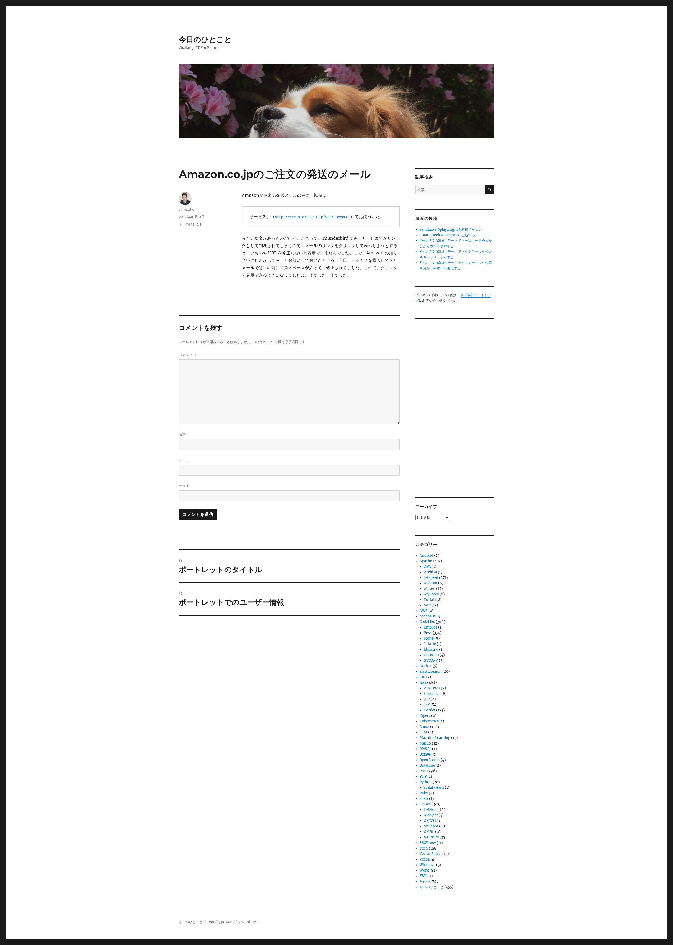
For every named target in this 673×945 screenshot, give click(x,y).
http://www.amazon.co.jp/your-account (312, 216)
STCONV (431, 660)
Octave (425, 754)
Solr (427, 605)
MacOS (425, 743)
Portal (429, 599)
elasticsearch (431, 671)
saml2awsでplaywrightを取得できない (451, 229)
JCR (427, 699)
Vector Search (431, 854)
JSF (427, 704)
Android (426, 555)
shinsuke (186, 209)
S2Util (429, 832)
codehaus (428, 616)
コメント (188, 355)
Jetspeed (431, 577)
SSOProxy (428, 843)
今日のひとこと (205, 39)
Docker (426, 666)
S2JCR (429, 820)
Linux (424, 727)
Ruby (424, 793)
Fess (428, 633)
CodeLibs (427, 622)
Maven (429, 588)
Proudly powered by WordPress (233, 922)
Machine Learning (435, 738)
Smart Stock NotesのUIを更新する (447, 235)
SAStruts (431, 837)
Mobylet (431, 815)
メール (184, 460)
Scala (424, 798)
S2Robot (431, 826)
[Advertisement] (455, 404)
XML (423, 876)
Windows (427, 865)
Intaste (430, 644)
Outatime (427, 765)
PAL (423, 771)
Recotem (431, 655)
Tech (424, 848)
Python (426, 782)
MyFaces (431, 594)
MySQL (425, 749)
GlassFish (432, 693)
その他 (425, 881)
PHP (423, 776)
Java (423, 682)
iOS (422, 677)
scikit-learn (434, 787)
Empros (430, 627)
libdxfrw (431, 649)
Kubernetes (429, 721)
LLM (423, 732)
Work (424, 870)
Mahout (430, 583)
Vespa (425, 859)
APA (427, 566)
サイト (184, 486)
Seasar (425, 804)
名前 (182, 434)
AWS (423, 611)
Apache (426, 561)
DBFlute (430, 809)
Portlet (429, 710)
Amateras (432, 688)
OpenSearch (430, 760)
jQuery (425, 715)
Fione (429, 638)
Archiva (430, 572)
